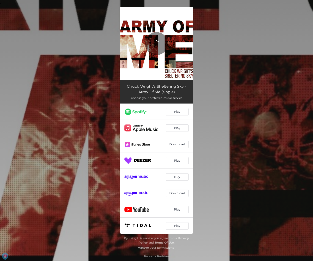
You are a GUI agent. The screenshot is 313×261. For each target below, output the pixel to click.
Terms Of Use (164, 242)
